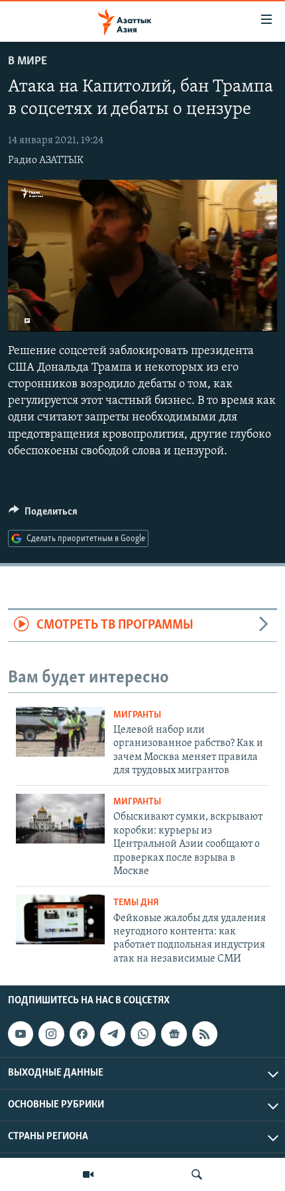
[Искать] (197, 1174)
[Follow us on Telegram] (112, 1033)
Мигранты (137, 715)
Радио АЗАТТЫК (46, 160)
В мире (27, 62)
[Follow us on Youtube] (20, 1033)
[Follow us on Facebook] (82, 1033)
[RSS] (204, 1033)
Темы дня (136, 903)
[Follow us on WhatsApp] (143, 1033)
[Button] (43, 514)
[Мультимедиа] (88, 1174)
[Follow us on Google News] (173, 1033)
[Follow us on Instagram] (51, 1033)
